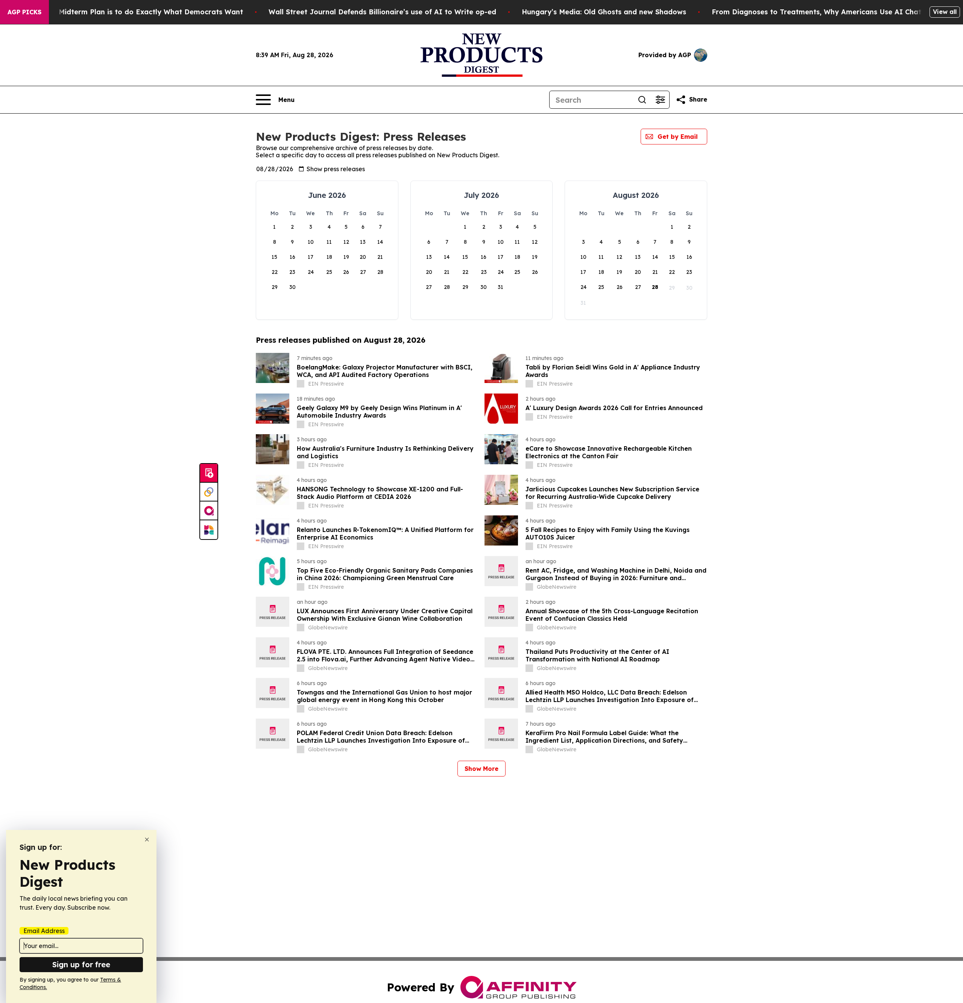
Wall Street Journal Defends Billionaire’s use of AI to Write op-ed (382, 12)
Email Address (44, 931)
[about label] (300, 384)
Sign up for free (81, 964)
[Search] (642, 99)
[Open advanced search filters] (660, 99)
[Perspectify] (208, 492)
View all (945, 11)
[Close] (146, 839)
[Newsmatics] (208, 529)
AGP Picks (24, 12)
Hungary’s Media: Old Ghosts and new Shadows (604, 12)
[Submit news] (208, 473)
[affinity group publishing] (208, 511)
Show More (481, 768)
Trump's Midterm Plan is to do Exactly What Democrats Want (136, 12)
